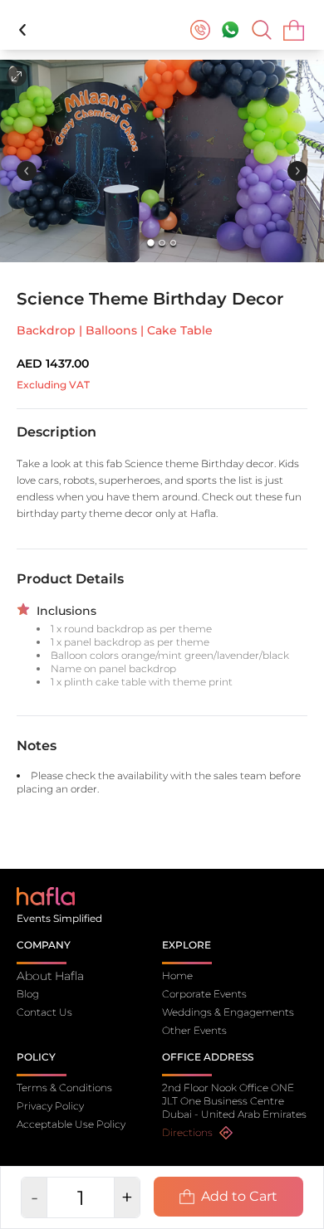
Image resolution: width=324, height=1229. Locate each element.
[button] (162, 161)
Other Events (194, 1030)
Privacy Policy (50, 1106)
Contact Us (44, 1012)
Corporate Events (204, 994)
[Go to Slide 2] (161, 243)
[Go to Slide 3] (173, 243)
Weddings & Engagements (228, 1012)
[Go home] (46, 895)
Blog (28, 994)
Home (177, 975)
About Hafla (50, 975)
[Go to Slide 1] (151, 242)
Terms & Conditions (64, 1087)
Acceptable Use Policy (71, 1124)
